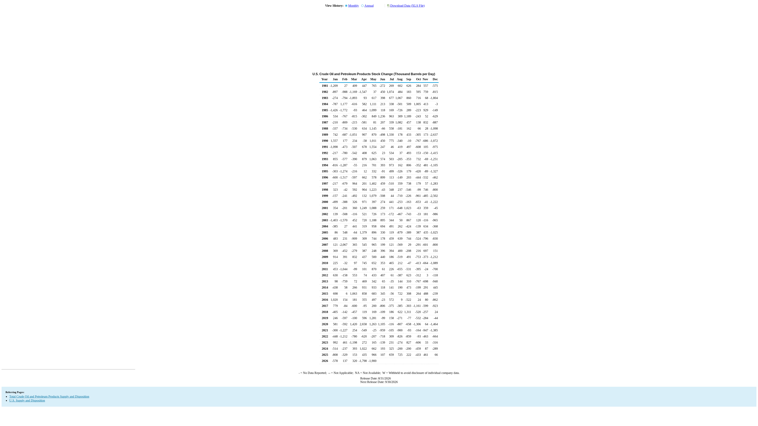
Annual (369, 5)
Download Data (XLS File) (407, 5)
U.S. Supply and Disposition (27, 400)
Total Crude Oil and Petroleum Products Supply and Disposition (49, 396)
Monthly (353, 5)
